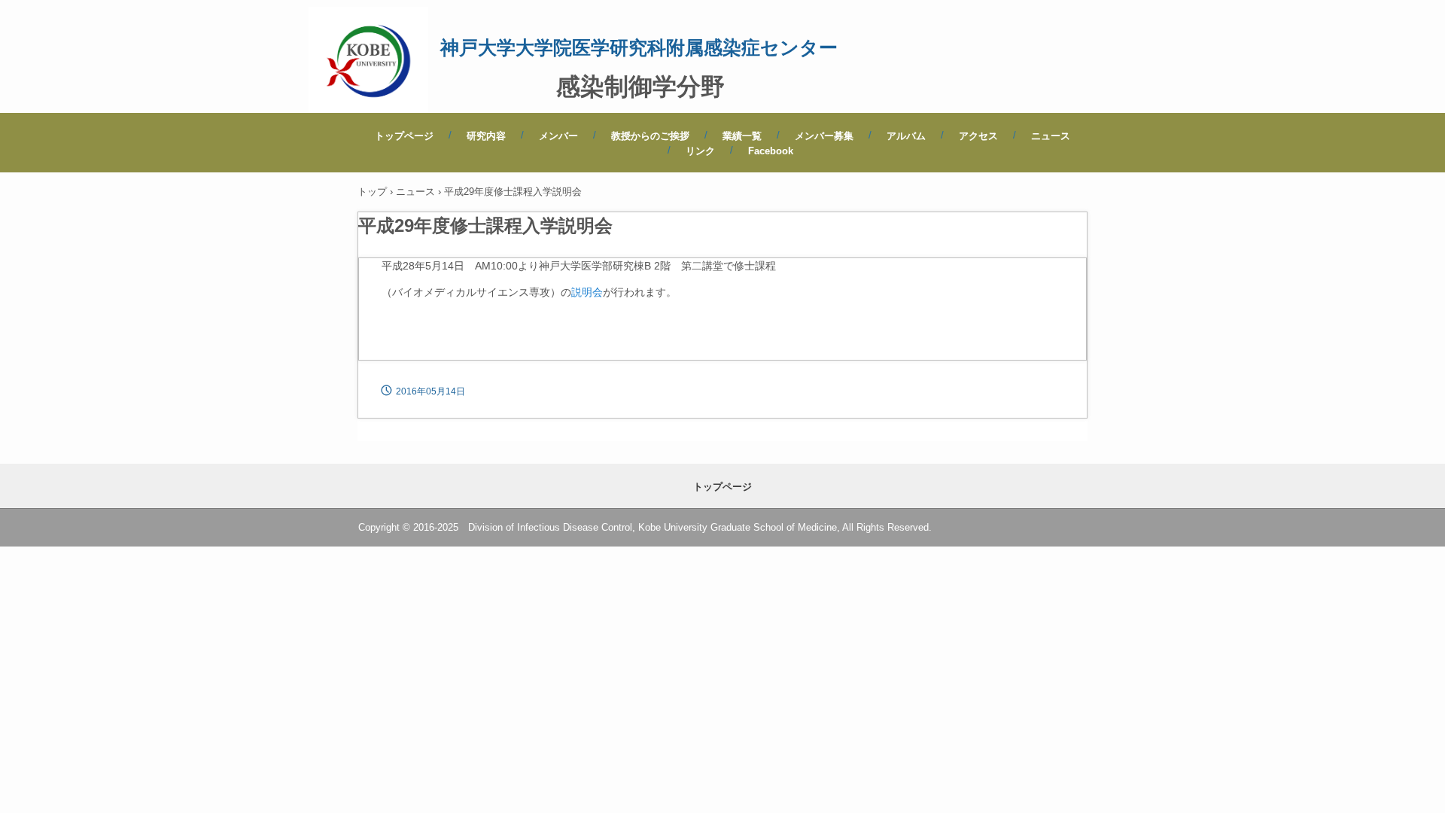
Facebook (770, 151)
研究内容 (486, 136)
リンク (700, 151)
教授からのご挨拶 (650, 136)
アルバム (906, 136)
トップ (372, 191)
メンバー (558, 136)
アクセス (978, 136)
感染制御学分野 (640, 86)
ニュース (1050, 136)
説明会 (587, 292)
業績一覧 (742, 136)
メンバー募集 (824, 136)
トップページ (404, 136)
